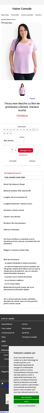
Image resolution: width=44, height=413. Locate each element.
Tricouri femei (15, 15)
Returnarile (26, 328)
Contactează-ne (8, 333)
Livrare (25, 324)
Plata (4, 337)
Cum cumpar (6, 328)
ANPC (4, 341)
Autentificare (7, 324)
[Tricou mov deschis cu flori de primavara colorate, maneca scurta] (22, 79)
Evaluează (32, 161)
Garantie (25, 333)
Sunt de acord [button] (26, 397)
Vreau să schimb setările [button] (26, 406)
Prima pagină (5, 15)
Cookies (5, 346)
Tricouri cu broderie (27, 15)
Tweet (32, 98)
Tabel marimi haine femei (14, 177)
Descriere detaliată (12, 173)
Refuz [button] (26, 402)
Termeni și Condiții (29, 337)
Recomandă (13, 161)
